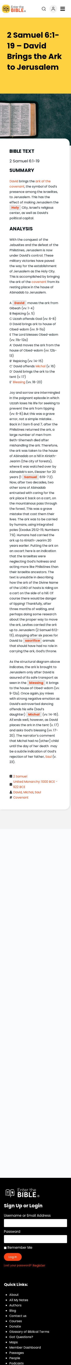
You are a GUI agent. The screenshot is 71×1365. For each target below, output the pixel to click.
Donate (15, 1326)
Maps (13, 1342)
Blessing (19, 382)
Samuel (30, 477)
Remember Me (19, 1247)
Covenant (21, 797)
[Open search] (44, 9)
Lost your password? (18, 1265)
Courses (15, 1321)
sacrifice (32, 640)
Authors (15, 1305)
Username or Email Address (27, 1215)
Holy (15, 207)
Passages (16, 1353)
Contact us (17, 1316)
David (13, 181)
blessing (36, 683)
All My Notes (18, 1300)
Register (39, 1265)
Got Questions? (21, 1337)
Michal (41, 366)
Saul (48, 756)
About (14, 1295)
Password (12, 1231)
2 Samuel (20, 776)
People (14, 1358)
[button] (62, 8)
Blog (12, 1310)
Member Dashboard (25, 1347)
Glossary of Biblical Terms (29, 1331)
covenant (39, 282)
